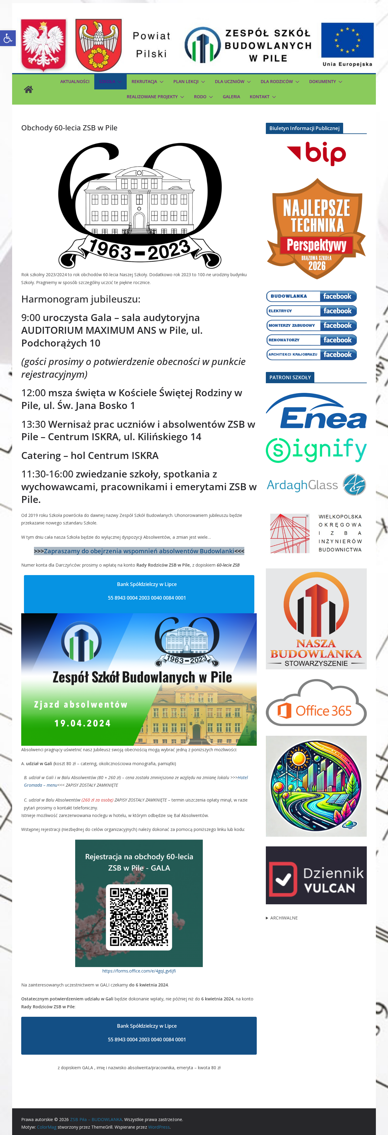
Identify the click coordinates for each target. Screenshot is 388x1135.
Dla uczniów (229, 81)
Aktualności (74, 81)
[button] (8, 38)
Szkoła (107, 81)
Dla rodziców (277, 81)
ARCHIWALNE (284, 918)
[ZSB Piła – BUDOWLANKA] (28, 89)
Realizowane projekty (152, 96)
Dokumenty (322, 81)
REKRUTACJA (144, 81)
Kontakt (259, 96)
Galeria (231, 96)
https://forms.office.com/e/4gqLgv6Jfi (139, 971)
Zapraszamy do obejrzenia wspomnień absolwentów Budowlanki (139, 551)
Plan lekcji (186, 81)
